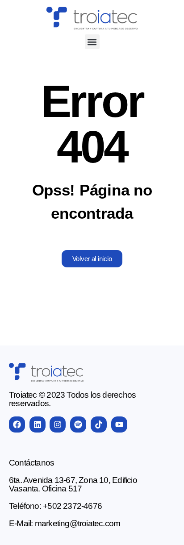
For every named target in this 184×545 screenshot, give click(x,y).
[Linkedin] (37, 424)
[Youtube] (119, 424)
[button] (92, 41)
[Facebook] (17, 424)
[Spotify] (78, 424)
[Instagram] (58, 424)
